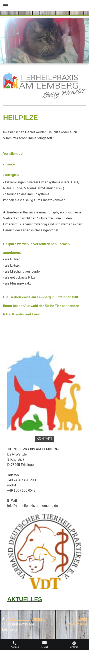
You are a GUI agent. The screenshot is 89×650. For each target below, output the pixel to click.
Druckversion (18, 619)
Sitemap (38, 619)
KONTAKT (44, 438)
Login (82, 619)
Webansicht (77, 624)
